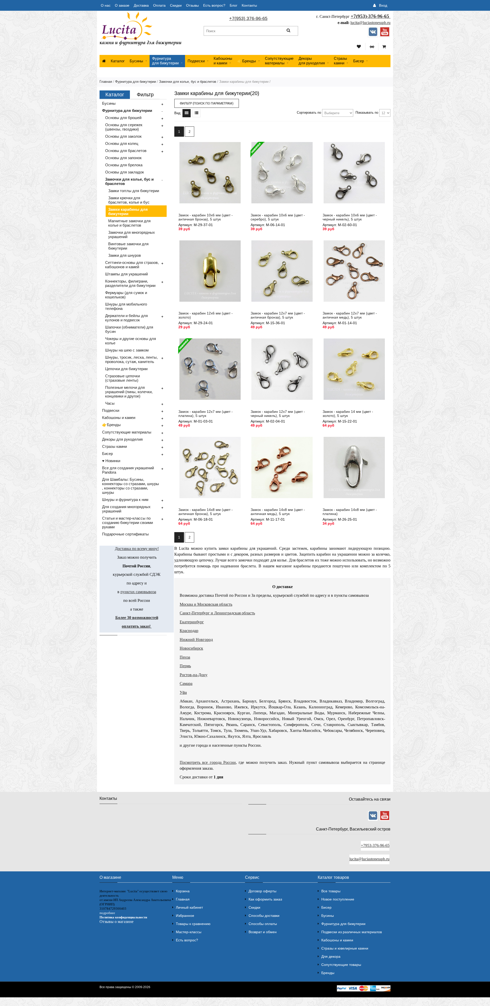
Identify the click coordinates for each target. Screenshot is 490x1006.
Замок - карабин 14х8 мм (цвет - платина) (350, 512)
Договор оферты (262, 891)
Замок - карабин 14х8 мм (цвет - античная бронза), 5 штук (205, 512)
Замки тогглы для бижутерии (133, 191)
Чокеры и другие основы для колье (130, 340)
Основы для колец (121, 143)
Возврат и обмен (263, 932)
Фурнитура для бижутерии (165, 60)
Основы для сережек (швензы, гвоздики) (123, 127)
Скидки (176, 5)
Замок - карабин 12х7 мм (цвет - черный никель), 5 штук (278, 414)
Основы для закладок (124, 172)
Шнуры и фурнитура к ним (125, 499)
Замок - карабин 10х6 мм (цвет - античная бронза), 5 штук (205, 217)
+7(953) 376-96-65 (248, 18)
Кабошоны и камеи (118, 417)
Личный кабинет (189, 907)
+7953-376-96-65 (375, 845)
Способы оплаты (263, 924)
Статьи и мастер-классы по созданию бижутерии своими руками (127, 522)
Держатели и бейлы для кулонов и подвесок (126, 317)
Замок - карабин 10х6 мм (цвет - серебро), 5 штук (278, 217)
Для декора (330, 956)
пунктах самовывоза (138, 592)
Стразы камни (114, 446)
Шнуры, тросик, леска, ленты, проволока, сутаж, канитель (131, 359)
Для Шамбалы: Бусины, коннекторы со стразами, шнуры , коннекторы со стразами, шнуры (130, 486)
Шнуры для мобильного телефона (126, 306)
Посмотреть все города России (208, 762)
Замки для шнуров (124, 255)
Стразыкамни (340, 60)
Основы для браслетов (125, 150)
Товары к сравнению (193, 924)
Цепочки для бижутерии (126, 369)
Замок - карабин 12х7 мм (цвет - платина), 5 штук (205, 414)
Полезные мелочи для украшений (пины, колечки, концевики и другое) (129, 391)
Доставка (141, 5)
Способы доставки (264, 916)
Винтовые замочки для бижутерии (128, 246)
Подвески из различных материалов (351, 932)
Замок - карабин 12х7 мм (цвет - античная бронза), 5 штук (278, 315)
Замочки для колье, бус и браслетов (187, 82)
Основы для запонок (123, 158)
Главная (106, 82)
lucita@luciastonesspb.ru (370, 22)
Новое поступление (337, 899)
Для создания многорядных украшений (126, 509)
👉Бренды (246, 61)
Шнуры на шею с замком (127, 350)
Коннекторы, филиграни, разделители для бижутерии (130, 283)
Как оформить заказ (265, 899)
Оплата (159, 5)
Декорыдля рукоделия (312, 60)
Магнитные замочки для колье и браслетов (129, 223)
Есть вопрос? (214, 5)
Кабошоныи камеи (223, 60)
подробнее (107, 913)
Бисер (358, 61)
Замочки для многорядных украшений (131, 234)
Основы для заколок (123, 136)
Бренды (327, 973)
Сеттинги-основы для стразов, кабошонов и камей (132, 264)
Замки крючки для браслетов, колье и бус (129, 200)
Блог (233, 5)
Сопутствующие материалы (126, 432)
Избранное (185, 916)
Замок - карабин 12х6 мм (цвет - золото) (205, 315)
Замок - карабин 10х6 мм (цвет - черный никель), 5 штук (350, 217)
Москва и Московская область (206, 604)
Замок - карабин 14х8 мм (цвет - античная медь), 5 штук (278, 512)
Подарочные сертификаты (125, 534)
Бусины (136, 61)
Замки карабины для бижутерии (128, 211)
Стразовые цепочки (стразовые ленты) (122, 378)
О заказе (122, 5)
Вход (383, 5)
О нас (106, 5)
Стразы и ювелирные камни (344, 948)
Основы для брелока (123, 165)
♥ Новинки (111, 461)
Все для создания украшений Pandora (128, 470)
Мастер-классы (188, 932)
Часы (110, 403)
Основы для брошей (123, 117)
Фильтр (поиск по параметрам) (207, 103)
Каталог (118, 61)
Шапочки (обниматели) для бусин (129, 329)
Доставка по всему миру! (137, 548)
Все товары (330, 891)
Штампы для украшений (126, 274)
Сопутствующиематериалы (279, 60)
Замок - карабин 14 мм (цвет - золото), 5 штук (348, 414)
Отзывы (192, 5)
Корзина (183, 891)
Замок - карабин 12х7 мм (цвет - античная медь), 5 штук (350, 315)
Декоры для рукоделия (122, 439)
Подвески (196, 61)
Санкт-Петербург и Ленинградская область (217, 613)
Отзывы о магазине (116, 921)
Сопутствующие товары (341, 965)
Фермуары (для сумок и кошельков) (126, 294)
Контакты (249, 5)
